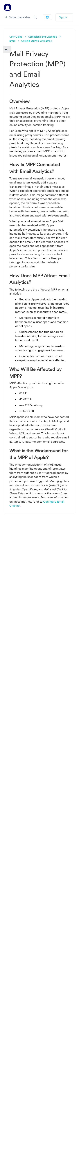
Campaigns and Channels (42, 36)
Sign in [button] (63, 17)
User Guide (15, 36)
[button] (7, 49)
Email (12, 40)
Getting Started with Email (36, 40)
